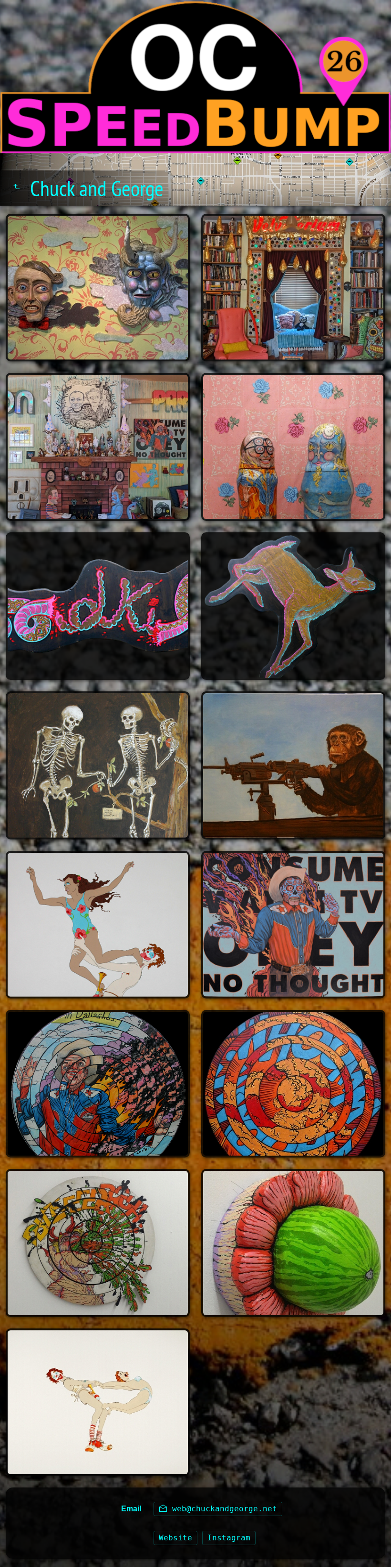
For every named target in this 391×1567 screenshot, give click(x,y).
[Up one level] (16, 187)
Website (175, 1537)
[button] (19, 1548)
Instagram (228, 1537)
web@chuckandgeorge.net (222, 1508)
